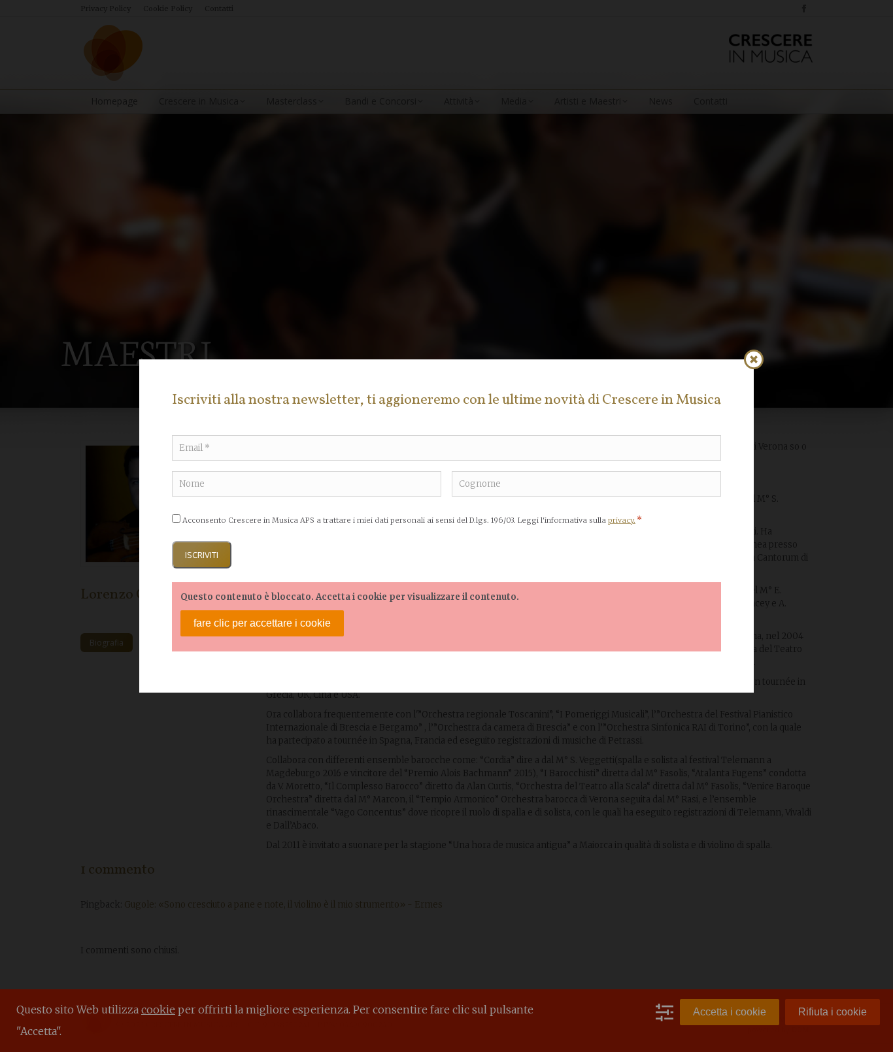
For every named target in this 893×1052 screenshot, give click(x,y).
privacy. (621, 520)
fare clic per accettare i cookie (262, 623)
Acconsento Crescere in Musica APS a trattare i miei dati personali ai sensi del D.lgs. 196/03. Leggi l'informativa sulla (412, 520)
